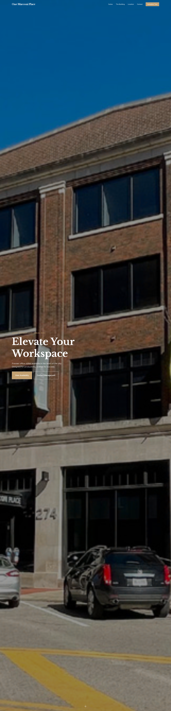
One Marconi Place (23, 4)
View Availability (22, 375)
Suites (110, 4)
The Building (120, 4)
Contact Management (46, 375)
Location (131, 4)
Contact (139, 4)
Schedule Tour (152, 4)
